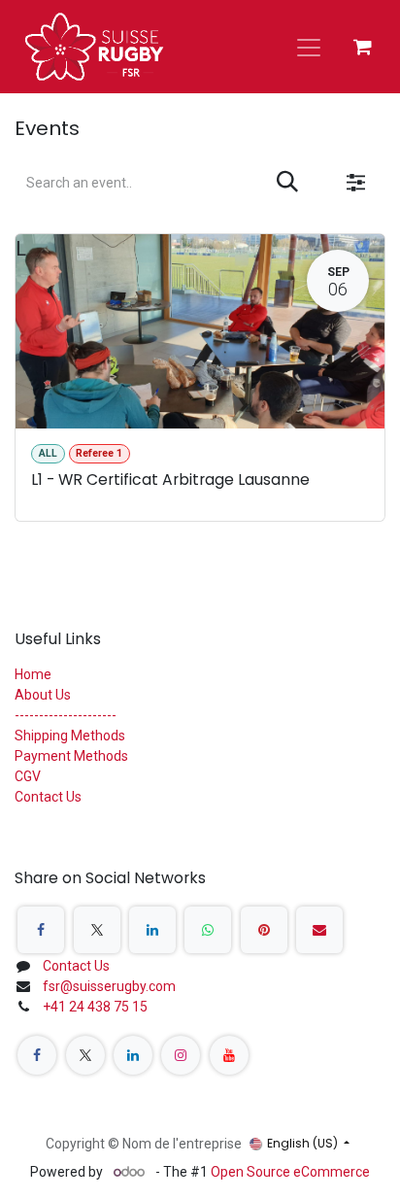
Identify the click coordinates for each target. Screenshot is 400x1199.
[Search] (287, 183)
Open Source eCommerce (290, 1172)
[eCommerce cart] (362, 46)
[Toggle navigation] (308, 46)
